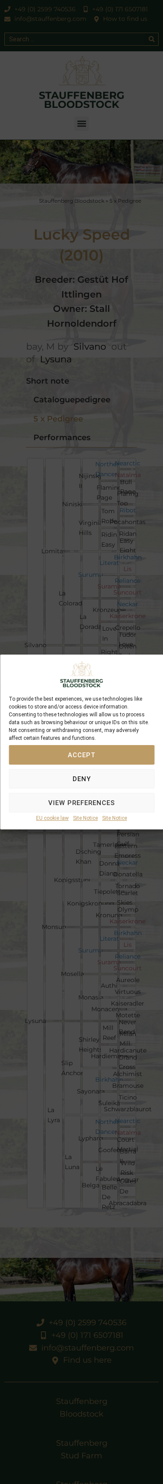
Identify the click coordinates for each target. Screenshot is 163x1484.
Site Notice (85, 819)
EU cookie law (52, 819)
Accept (82, 755)
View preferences (81, 803)
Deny (82, 779)
